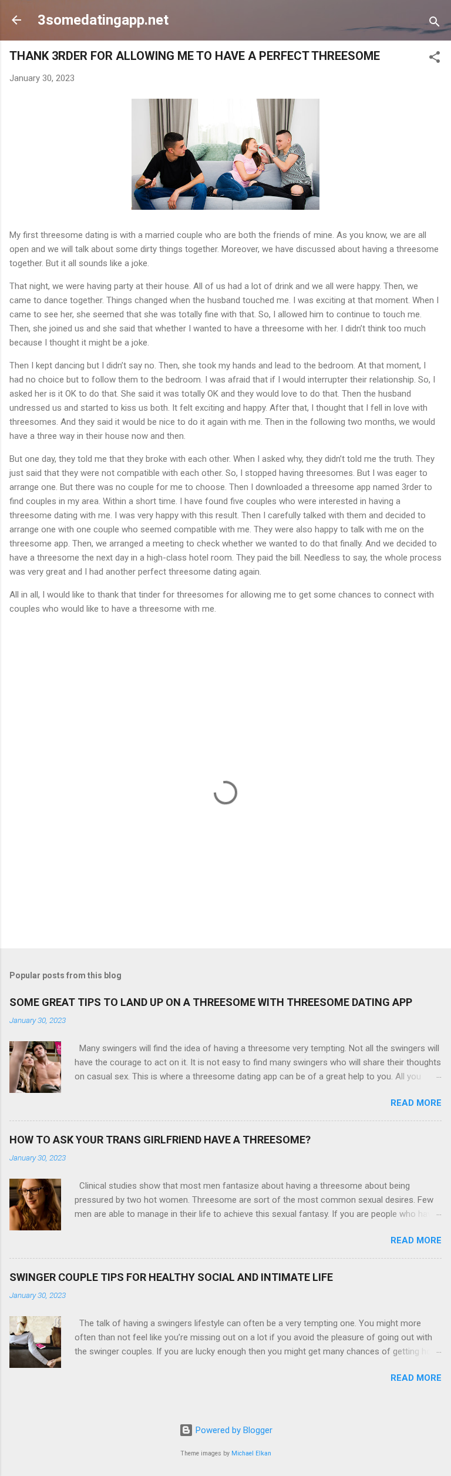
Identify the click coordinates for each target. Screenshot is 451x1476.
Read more (416, 1103)
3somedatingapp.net (103, 20)
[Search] (435, 24)
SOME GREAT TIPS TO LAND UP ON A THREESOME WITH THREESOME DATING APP (210, 1002)
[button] (435, 59)
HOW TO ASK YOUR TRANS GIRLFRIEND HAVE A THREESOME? (160, 1139)
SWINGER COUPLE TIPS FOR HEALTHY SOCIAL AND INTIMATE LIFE (171, 1277)
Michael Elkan (251, 1453)
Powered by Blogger (232, 1430)
